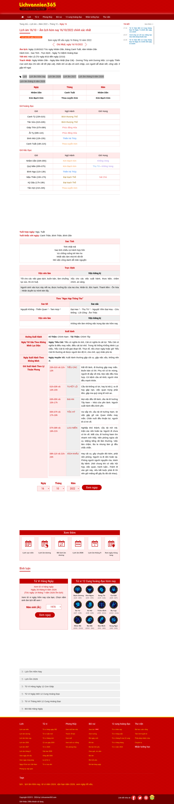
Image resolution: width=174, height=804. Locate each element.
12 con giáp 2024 (48, 742)
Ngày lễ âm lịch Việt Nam (28, 764)
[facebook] (134, 799)
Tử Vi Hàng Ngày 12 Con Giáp (39, 686)
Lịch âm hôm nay (37, 76)
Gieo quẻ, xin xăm (95, 751)
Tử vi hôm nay (117, 729)
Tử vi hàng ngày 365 (50, 729)
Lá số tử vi (46, 760)
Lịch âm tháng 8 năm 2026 (91, 76)
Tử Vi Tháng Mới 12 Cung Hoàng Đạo (43, 701)
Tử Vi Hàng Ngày (44, 581)
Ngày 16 (63, 24)
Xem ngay (92, 487)
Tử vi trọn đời (47, 764)
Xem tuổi (69, 738)
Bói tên (91, 756)
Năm (73, 483)
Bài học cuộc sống (141, 729)
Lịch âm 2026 (54, 76)
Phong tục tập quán (26, 769)
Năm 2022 (43, 24)
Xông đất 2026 (48, 756)
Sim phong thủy (71, 747)
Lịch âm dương (25, 734)
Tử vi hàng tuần (117, 734)
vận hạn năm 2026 (66, 784)
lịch (21, 784)
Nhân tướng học (92, 17)
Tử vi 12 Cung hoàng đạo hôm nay (96, 581)
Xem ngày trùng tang (27, 760)
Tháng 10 (54, 24)
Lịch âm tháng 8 (25, 751)
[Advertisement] (111, 6)
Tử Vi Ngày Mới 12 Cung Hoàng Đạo (42, 694)
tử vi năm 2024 (49, 784)
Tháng (58, 483)
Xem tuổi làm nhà (72, 729)
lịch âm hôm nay (32, 784)
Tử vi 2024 (46, 747)
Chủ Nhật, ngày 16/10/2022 (70, 44)
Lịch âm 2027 (69, 76)
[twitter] (140, 799)
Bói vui (59, 17)
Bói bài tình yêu (94, 747)
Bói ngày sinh (93, 738)
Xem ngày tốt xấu (26, 756)
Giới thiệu (23, 801)
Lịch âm (33, 24)
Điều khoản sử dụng (35, 801)
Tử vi (37, 17)
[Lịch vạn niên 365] (38, 7)
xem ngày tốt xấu (84, 784)
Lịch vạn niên (24, 729)
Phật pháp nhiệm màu (142, 738)
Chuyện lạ (138, 742)
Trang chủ (24, 24)
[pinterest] (146, 799)
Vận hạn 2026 (47, 751)
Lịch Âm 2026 (31, 679)
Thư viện (106, 17)
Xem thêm (70, 532)
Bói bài (91, 742)
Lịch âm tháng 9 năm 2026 (32, 81)
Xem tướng (93, 734)
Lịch (29, 17)
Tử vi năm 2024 (117, 747)
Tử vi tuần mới (48, 734)
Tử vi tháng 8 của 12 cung (121, 738)
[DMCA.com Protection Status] (152, 799)
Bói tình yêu (93, 760)
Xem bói (92, 729)
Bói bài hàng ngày (95, 764)
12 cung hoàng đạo (74, 17)
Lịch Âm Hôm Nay (33, 671)
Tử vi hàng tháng (118, 742)
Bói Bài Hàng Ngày (34, 709)
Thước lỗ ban (70, 734)
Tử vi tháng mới (48, 738)
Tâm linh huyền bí (141, 734)
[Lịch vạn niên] (23, 17)
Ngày (43, 483)
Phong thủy (47, 17)
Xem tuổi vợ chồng (72, 742)
